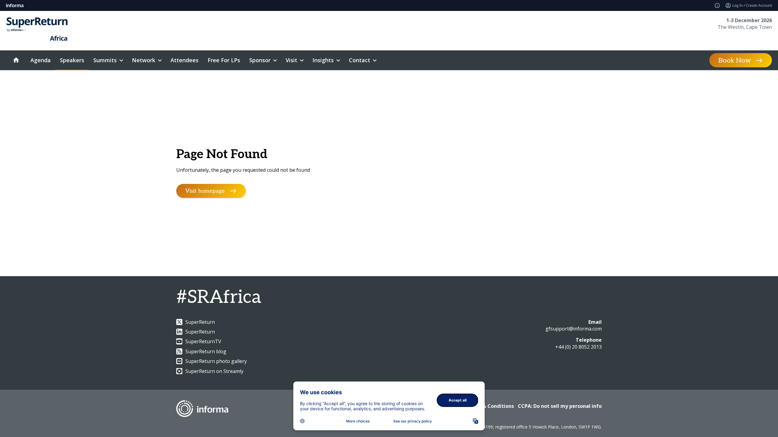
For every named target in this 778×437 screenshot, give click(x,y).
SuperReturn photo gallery (216, 361)
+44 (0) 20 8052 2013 (578, 347)
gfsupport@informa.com (574, 328)
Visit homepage (205, 191)
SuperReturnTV (203, 341)
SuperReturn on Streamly (214, 371)
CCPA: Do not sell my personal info (560, 406)
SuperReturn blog (205, 351)
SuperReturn (200, 322)
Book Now (734, 60)
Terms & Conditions (490, 406)
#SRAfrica (218, 297)
